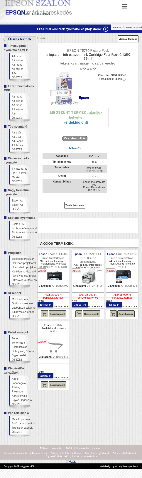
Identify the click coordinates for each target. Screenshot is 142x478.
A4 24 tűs (17, 141)
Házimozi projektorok (21, 263)
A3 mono (17, 64)
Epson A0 (17, 200)
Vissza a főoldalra (128, 39)
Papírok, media (18, 413)
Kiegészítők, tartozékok (14, 370)
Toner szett (18, 342)
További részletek (74, 205)
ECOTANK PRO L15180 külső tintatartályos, (91, 257)
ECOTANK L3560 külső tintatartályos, (124, 256)
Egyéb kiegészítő (21, 400)
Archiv (97, 448)
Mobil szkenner (21, 299)
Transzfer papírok (21, 427)
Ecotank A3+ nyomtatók (21, 228)
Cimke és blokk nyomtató (16, 160)
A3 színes (17, 69)
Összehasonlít (57, 314)
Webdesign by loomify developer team (119, 466)
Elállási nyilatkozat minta (84, 456)
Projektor (14, 253)
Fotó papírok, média (21, 423)
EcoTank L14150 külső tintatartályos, (55, 256)
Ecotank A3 (18, 224)
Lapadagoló (19, 383)
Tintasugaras (19, 168)
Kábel (15, 378)
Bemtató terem (39, 453)
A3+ (14, 73)
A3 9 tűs (16, 136)
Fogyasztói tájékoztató (57, 456)
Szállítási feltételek (71, 453)
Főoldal (41, 38)
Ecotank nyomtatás (21, 217)
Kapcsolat (57, 448)
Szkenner (14, 293)
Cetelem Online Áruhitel (16, 453)
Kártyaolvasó (19, 395)
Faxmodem (18, 391)
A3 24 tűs (17, 145)
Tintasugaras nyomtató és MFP (16, 48)
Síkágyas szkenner (21, 312)
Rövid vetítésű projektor (21, 275)
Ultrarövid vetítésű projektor (21, 280)
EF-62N (58, 325)
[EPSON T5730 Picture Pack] (64, 88)
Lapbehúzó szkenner (21, 307)
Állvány (16, 387)
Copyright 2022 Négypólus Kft (19, 466)
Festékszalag (19, 347)
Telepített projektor (21, 258)
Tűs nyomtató (17, 126)
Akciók (69, 448)
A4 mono (17, 56)
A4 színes (17, 60)
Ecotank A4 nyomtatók (21, 232)
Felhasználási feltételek (124, 453)
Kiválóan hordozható (21, 271)
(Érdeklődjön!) (76, 122)
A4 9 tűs (16, 132)
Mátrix (15, 177)
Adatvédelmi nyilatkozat (97, 453)
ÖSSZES (17, 77)
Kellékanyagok (18, 332)
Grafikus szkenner (21, 303)
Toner (15, 338)
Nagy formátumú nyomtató (17, 192)
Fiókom (44, 448)
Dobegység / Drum (21, 351)
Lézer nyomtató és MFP (19, 88)
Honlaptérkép (83, 448)
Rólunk (54, 453)
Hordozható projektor (21, 267)
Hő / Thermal (19, 173)
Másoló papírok (21, 419)
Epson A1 (17, 204)
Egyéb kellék (19, 355)
